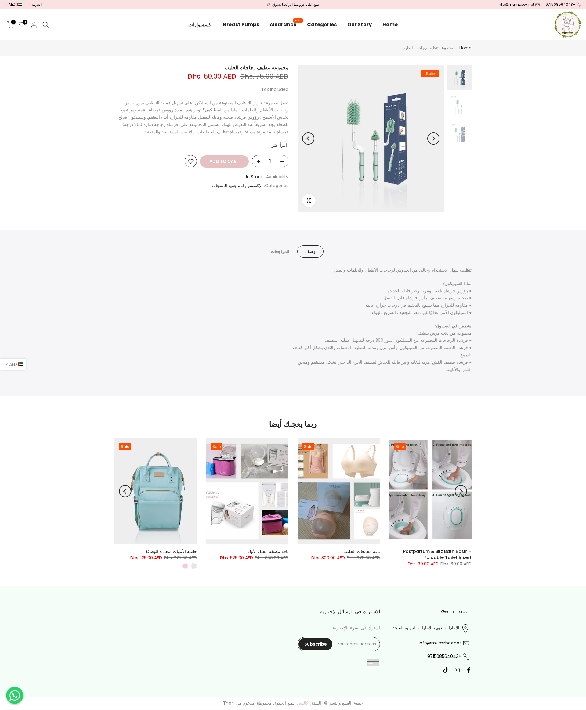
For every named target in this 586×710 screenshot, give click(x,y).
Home (390, 24)
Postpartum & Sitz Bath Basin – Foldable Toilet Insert (437, 554)
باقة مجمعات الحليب (361, 551)
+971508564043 (560, 4)
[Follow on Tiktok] (445, 670)
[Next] (308, 138)
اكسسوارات (200, 24)
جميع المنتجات (224, 185)
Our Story (359, 24)
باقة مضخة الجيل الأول (268, 551)
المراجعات (280, 251)
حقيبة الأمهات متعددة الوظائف (170, 551)
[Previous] (433, 138)
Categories (322, 24)
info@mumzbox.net (516, 4)
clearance (285, 24)
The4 (228, 703)
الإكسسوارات (251, 185)
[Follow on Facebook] (469, 670)
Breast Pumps (241, 24)
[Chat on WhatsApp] (14, 695)
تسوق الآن (273, 4)
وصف (310, 251)
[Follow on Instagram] (457, 670)
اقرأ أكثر (279, 145)
